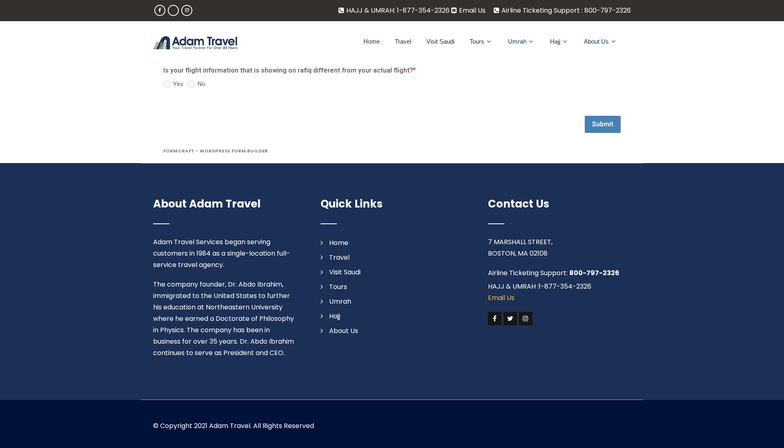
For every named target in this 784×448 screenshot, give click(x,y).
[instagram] (186, 10)
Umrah (517, 41)
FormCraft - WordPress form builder (215, 151)
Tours (477, 41)
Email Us (472, 10)
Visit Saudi (440, 41)
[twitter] (510, 318)
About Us (596, 41)
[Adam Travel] (195, 42)
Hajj (555, 41)
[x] (173, 10)
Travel (403, 41)
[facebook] (159, 10)
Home (371, 41)
